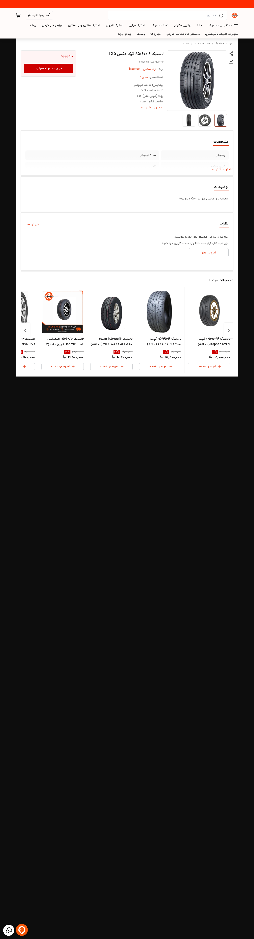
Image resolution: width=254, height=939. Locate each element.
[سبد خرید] (18, 15)
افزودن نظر (32, 224)
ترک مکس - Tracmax (142, 69)
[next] (25, 330)
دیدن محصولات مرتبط (48, 68)
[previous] (229, 330)
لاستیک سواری (202, 43)
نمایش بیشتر (224, 169)
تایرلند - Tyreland (224, 43)
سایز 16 (185, 43)
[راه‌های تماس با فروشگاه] (8, 930)
